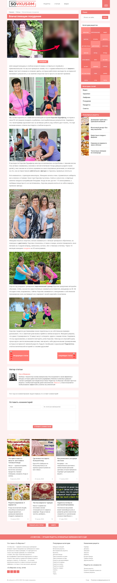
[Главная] (22, 4)
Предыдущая (20, 356)
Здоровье (86, 94)
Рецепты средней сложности (92, 570)
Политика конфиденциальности (100, 580)
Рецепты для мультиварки (60, 560)
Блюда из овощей (58, 547)
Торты (55, 574)
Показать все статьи (36, 525)
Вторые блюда (88, 556)
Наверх (53, 525)
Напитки (86, 554)
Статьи (18, 12)
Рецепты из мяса (58, 564)
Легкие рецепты (88, 568)
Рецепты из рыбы (58, 566)
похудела (26, 248)
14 (52, 519)
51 (76, 519)
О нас (87, 580)
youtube (18, 571)
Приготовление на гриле (60, 556)
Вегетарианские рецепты (60, 550)
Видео (85, 90)
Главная (11, 12)
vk (11, 571)
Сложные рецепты (89, 572)
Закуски (86, 552)
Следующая (65, 356)
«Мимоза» (56, 382)
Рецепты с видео (58, 568)
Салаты (55, 570)
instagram (14, 571)
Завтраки (86, 550)
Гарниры (86, 547)
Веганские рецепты (58, 549)
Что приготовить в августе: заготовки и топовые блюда (16, 460)
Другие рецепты (88, 560)
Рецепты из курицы (58, 562)
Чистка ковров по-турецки (43, 503)
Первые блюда (88, 558)
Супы (54, 572)
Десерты (86, 549)
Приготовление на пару (60, 558)
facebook (8, 571)
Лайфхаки (86, 97)
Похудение (42, 61)
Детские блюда (57, 554)
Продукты (86, 105)
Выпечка (55, 552)
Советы (86, 108)
